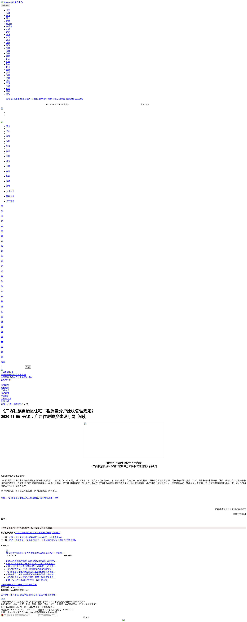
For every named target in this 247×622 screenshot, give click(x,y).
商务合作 (33, 595)
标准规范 (18, 404)
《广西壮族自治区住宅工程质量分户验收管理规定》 (30, 569)
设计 (41, 99)
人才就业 (61, 99)
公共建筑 (5, 385)
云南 (8, 75)
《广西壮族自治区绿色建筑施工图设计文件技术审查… (31, 572)
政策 (17, 99)
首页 (3, 404)
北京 (8, 10)
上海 (8, 43)
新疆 (8, 91)
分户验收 (47, 533)
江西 (8, 53)
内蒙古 (9, 26)
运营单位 (24, 595)
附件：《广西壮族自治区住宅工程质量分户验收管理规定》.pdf (29, 498)
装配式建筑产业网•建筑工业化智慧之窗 (19, 585)
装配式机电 (6, 380)
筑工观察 (79, 99)
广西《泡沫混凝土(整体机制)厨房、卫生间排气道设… (30, 564)
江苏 (8, 40)
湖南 (8, 56)
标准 (22, 99)
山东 (8, 37)
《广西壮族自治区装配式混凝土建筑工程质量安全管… (31, 577)
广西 (8, 61)
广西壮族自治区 (22, 533)
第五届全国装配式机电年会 (13, 374)
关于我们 (5, 595)
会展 (27, 99)
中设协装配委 (7, 372)
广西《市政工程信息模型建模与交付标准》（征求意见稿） (36, 537)
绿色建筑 (5, 393)
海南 (8, 64)
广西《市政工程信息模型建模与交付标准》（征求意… (31, 566)
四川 (8, 67)
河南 (8, 32)
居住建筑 (5, 388)
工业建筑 (5, 390)
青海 (8, 86)
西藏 (8, 89)
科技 (36, 99)
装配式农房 (6, 398)
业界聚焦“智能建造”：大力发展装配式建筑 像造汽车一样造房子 (35, 553)
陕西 (8, 78)
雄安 (8, 94)
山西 (8, 29)
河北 (8, 16)
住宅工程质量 (36, 533)
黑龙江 (9, 24)
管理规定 (56, 533)
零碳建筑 (5, 396)
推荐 (8, 99)
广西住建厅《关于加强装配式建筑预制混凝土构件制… (31, 574)
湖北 (8, 34)
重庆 (8, 70)
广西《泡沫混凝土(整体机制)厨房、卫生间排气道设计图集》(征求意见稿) (42, 540)
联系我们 (52, 595)
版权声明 (43, 595)
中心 (31, 99)
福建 (8, 51)
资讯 (13, 99)
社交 (50, 99)
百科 (45, 99)
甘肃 (8, 80)
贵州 (8, 72)
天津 (8, 13)
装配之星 (70, 99)
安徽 (8, 48)
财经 (54, 99)
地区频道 (5, 5)
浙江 (8, 45)
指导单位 (14, 595)
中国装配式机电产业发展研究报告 (16, 377)
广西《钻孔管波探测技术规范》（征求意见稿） (27, 580)
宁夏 (8, 83)
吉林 (8, 21)
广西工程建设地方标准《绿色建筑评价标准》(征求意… (31, 561)
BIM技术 (5, 401)
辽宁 (8, 18)
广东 (8, 59)
